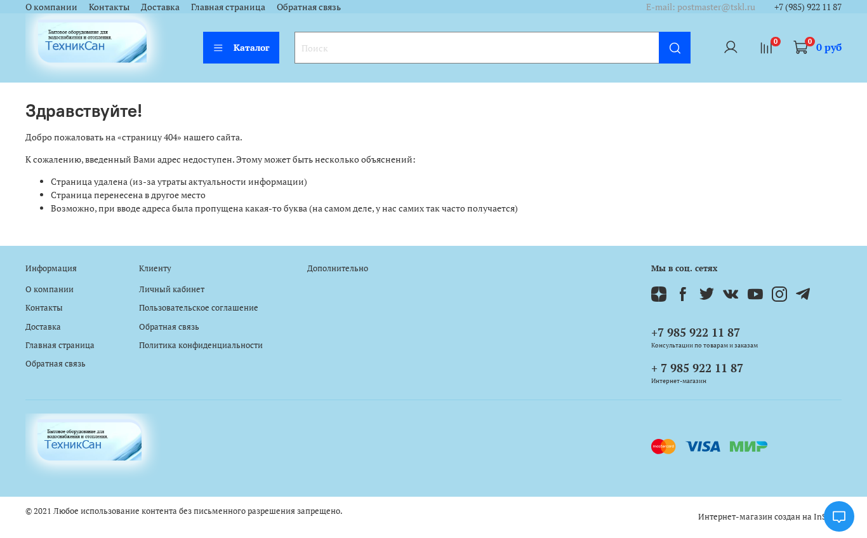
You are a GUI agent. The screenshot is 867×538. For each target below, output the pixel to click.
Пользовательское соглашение (198, 307)
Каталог (252, 47)
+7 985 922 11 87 (695, 332)
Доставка (160, 7)
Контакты (109, 7)
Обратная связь (309, 7)
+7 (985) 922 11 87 (808, 7)
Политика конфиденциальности (201, 345)
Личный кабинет (171, 289)
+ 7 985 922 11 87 (697, 367)
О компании (51, 7)
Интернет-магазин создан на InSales (770, 516)
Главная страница (228, 7)
